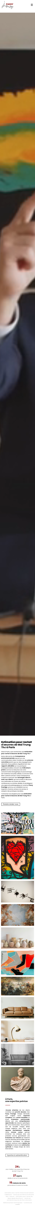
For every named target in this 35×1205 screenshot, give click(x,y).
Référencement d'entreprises (12, 1203)
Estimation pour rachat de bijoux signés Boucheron (20, 1197)
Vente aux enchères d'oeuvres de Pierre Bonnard (19, 1199)
